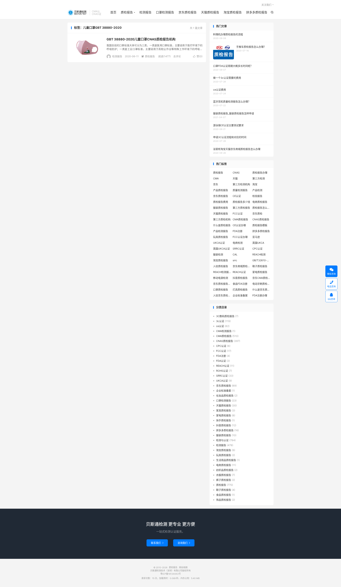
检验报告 (257, 195)
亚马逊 (256, 236)
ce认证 (220, 326)
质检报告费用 (220, 201)
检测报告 (145, 12)
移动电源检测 (220, 277)
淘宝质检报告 (233, 12)
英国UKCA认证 (221, 248)
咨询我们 (184, 542)
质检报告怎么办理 (261, 207)
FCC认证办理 (240, 236)
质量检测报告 (240, 190)
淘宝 (254, 184)
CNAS (236, 172)
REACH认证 (239, 271)
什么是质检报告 (222, 225)
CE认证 (237, 195)
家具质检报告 (223, 410)
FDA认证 (221, 360)
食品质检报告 (223, 494)
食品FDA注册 (240, 283)
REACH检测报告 (222, 271)
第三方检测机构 (241, 184)
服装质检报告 (220, 207)
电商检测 (238, 242)
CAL (235, 254)
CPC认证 (257, 248)
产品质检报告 (220, 190)
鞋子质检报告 (259, 266)
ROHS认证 (222, 370)
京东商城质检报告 (241, 266)
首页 (113, 12)
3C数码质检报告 (225, 316)
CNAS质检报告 (260, 219)
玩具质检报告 (220, 236)
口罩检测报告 (165, 12)
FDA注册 (237, 231)
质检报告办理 (259, 172)
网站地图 (183, 567)
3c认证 (220, 321)
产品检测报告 (220, 231)
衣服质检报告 (223, 474)
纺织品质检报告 (225, 469)
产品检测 (257, 190)
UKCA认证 (219, 242)
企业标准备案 (240, 295)
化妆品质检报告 (225, 395)
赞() (197, 56)
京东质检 (257, 213)
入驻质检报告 (220, 266)
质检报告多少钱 (241, 201)
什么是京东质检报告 (261, 289)
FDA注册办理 (259, 295)
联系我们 (157, 542)
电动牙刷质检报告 (261, 283)
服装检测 (218, 254)
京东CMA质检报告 (261, 277)
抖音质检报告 (240, 277)
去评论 (177, 56)
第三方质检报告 (241, 207)
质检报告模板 (259, 225)
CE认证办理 (239, 225)
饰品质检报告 (223, 499)
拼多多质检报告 (256, 12)
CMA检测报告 (224, 330)
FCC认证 (238, 213)
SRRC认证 (238, 248)
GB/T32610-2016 (261, 260)
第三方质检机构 (222, 219)
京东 (215, 184)
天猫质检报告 (210, 12)
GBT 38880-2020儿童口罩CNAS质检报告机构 (141, 39)
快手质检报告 (223, 420)
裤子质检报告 (223, 479)
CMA (216, 178)
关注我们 (266, 4)
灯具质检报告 (240, 289)
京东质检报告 (187, 12)
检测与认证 (222, 440)
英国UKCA (258, 242)
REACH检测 (259, 254)
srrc (235, 260)
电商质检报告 (259, 201)
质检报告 (77, 12)
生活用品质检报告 (226, 460)
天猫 (235, 178)
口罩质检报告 (220, 289)
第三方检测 (258, 178)
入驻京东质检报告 (222, 295)
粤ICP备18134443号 (170, 573)
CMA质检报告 (240, 219)
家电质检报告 (259, 271)
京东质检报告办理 (222, 283)
